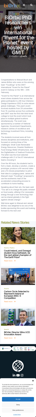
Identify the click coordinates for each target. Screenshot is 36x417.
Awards (24, 56)
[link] (18, 235)
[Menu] (24, 5)
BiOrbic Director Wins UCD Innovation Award (17, 333)
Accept (18, 399)
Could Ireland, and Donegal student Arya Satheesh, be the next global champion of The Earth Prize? (17, 254)
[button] (33, 381)
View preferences (18, 410)
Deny (18, 405)
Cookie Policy (17, 414)
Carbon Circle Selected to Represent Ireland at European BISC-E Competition (16, 294)
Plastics (12, 248)
